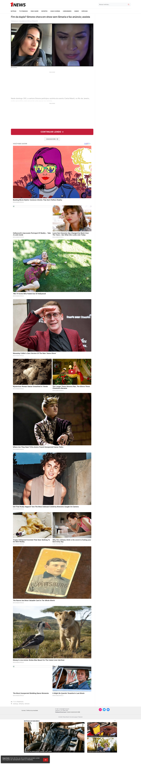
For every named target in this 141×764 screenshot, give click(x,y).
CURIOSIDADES (67, 11)
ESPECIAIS (85, 11)
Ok (45, 759)
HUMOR (76, 11)
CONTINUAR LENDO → (52, 132)
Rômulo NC (35, 21)
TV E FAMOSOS (23, 11)
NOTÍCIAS (13, 11)
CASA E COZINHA (55, 11)
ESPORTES (44, 11)
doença (15, 704)
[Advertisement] (52, 84)
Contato (24, 710)
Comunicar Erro (51, 139)
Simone (27, 704)
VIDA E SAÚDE (34, 11)
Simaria (21, 704)
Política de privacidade (32, 710)
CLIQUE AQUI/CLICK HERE (73, 712)
